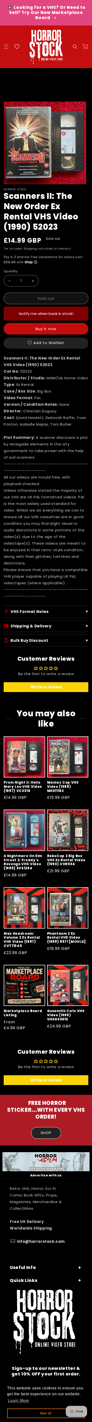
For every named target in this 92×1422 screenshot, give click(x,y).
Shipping (30, 249)
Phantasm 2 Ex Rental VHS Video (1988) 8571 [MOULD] (66, 938)
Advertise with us (46, 1175)
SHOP (46, 1132)
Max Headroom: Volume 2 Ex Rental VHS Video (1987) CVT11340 (22, 940)
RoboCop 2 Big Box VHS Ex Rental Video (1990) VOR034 (66, 860)
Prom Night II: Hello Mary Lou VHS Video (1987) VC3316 (23, 787)
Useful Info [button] (23, 1267)
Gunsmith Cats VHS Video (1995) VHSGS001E (66, 1015)
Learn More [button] (18, 1400)
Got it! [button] (46, 1413)
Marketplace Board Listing (23, 1013)
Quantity (11, 271)
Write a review (46, 687)
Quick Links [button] (23, 1280)
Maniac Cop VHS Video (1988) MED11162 (63, 787)
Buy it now (46, 328)
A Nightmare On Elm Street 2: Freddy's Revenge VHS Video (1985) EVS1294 (23, 862)
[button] (6, 46)
